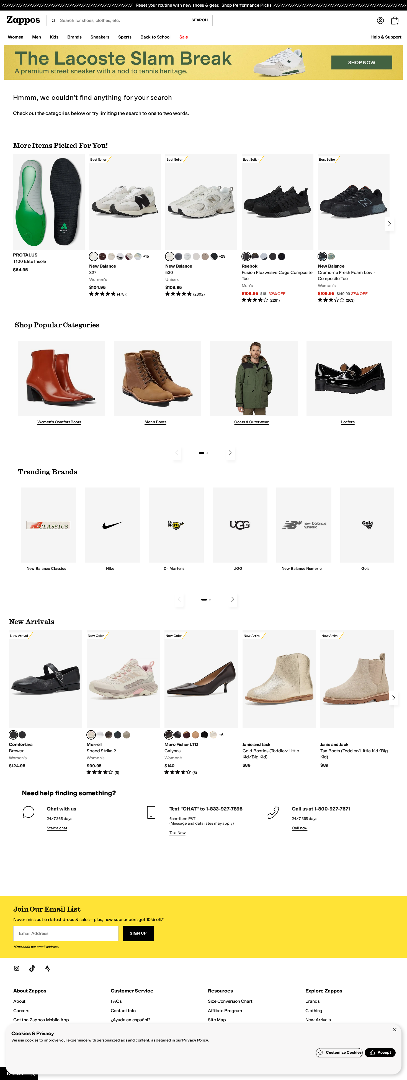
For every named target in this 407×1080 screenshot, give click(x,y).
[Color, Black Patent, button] (22, 734)
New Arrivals (318, 1019)
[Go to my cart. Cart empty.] (394, 20)
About (19, 1001)
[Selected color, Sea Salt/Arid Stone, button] (169, 256)
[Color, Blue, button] (272, 256)
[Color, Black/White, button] (281, 256)
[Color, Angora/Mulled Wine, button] (129, 256)
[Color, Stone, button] (126, 734)
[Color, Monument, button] (117, 734)
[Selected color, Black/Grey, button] (246, 256)
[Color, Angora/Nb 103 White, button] (137, 256)
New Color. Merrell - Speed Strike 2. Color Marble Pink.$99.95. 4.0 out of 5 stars (123, 703)
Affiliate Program (225, 1010)
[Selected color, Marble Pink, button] (91, 734)
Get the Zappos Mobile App (41, 1019)
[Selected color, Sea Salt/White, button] (93, 256)
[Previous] (176, 453)
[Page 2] (207, 453)
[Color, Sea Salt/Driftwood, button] (205, 256)
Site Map (217, 1019)
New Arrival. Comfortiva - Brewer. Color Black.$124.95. (45, 699)
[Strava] (48, 968)
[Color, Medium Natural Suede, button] (195, 734)
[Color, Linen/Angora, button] (111, 256)
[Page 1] (201, 453)
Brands (312, 1001)
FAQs (116, 1001)
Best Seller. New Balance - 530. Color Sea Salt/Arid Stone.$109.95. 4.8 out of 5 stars (201, 225)
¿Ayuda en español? (131, 1019)
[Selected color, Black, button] (13, 734)
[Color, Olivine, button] (108, 734)
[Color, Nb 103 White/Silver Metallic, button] (187, 256)
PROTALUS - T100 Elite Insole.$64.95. (49, 213)
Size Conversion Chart (230, 1001)
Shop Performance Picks (246, 5)
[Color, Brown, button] (255, 256)
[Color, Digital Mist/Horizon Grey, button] (120, 256)
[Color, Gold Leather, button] (213, 734)
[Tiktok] (32, 968)
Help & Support (385, 37)
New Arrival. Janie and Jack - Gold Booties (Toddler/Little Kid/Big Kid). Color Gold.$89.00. (279, 699)
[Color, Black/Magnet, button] (214, 256)
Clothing (314, 1010)
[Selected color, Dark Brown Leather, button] (168, 734)
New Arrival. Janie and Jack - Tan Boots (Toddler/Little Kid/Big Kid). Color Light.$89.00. (357, 699)
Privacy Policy (195, 1040)
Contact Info (123, 1010)
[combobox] (117, 20)
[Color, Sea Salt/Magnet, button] (178, 256)
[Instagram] (17, 968)
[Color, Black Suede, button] (204, 734)
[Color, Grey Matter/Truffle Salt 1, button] (196, 256)
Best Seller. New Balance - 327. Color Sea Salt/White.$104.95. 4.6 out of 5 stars (125, 225)
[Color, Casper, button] (100, 734)
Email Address (33, 933)
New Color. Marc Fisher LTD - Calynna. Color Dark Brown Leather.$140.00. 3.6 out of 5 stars (201, 703)
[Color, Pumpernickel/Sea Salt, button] (102, 256)
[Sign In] (380, 20)
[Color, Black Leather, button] (177, 734)
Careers (21, 1010)
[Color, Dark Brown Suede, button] (186, 734)
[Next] (389, 224)
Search (200, 20)
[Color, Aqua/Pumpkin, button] (331, 256)
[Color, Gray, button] (263, 256)
